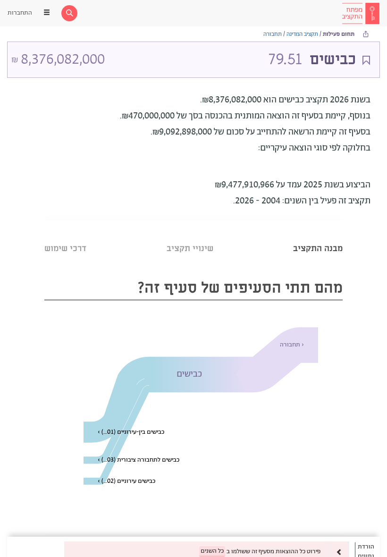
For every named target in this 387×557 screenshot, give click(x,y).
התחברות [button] (20, 12)
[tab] (318, 236)
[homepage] (360, 13)
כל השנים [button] (212, 551)
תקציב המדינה (302, 34)
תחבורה (272, 34)
